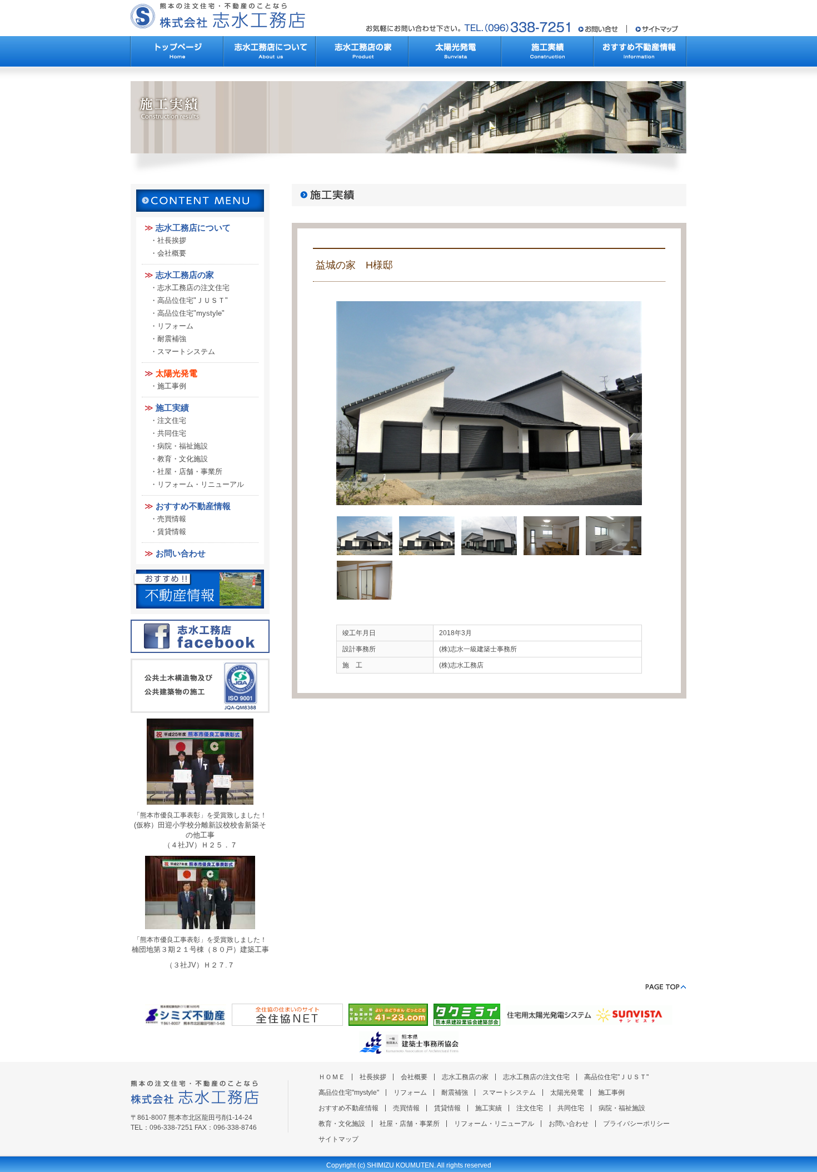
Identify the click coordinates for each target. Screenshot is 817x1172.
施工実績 (172, 407)
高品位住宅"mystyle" (191, 313)
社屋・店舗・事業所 (189, 471)
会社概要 (171, 253)
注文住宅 (171, 420)
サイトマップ (338, 1139)
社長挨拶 (171, 240)
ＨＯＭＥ (331, 1077)
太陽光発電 (176, 373)
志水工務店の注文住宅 (193, 287)
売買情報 (171, 519)
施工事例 (171, 386)
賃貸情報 (171, 531)
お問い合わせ (181, 553)
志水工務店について (193, 227)
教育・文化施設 (182, 459)
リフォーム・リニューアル (200, 484)
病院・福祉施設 (182, 446)
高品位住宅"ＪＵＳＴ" (192, 300)
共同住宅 (171, 433)
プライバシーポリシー (636, 1124)
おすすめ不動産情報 (193, 506)
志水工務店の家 (185, 275)
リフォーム (175, 326)
